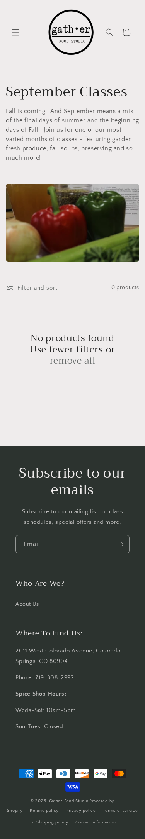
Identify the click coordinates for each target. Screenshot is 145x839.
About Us (27, 604)
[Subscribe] (120, 544)
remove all (73, 360)
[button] (15, 32)
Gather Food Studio (69, 801)
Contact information (95, 822)
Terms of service (120, 810)
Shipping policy (52, 822)
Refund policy (44, 810)
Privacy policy (81, 810)
